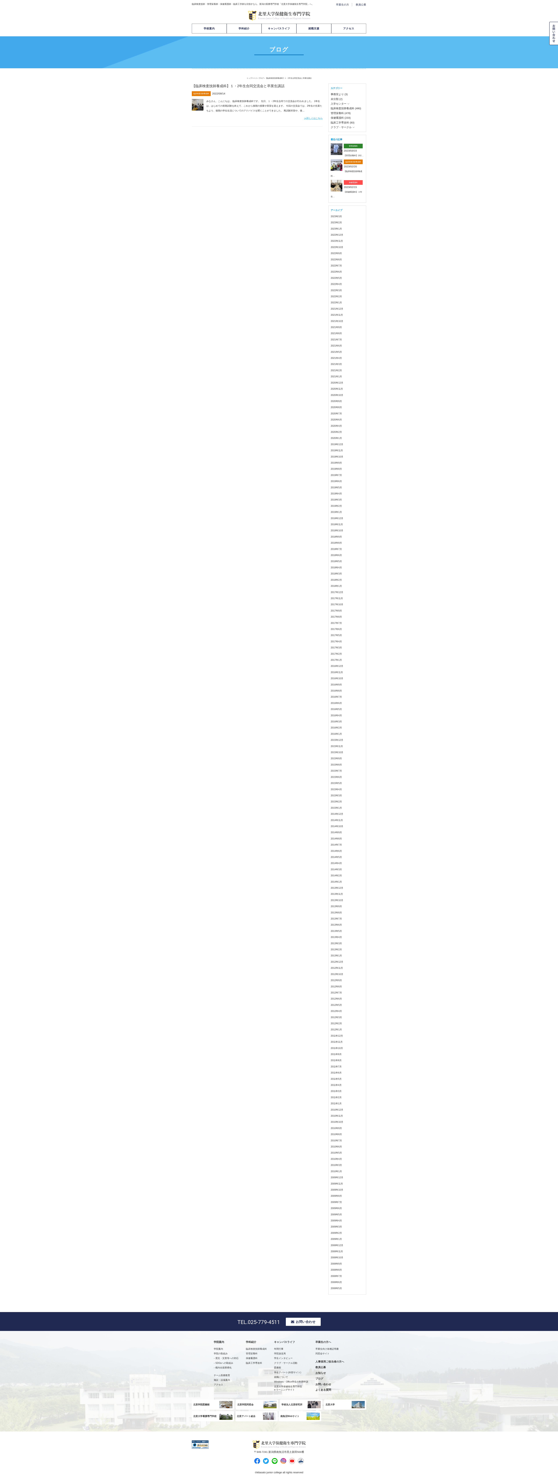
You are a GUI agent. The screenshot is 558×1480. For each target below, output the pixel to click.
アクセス (348, 28)
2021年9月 (336, 327)
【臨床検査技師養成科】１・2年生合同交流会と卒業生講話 (238, 86)
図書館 (277, 1367)
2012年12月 (337, 962)
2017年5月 (336, 635)
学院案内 (218, 1349)
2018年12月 (337, 518)
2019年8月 (336, 469)
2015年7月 (336, 771)
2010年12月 (337, 1110)
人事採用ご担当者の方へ (329, 1361)
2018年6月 (336, 555)
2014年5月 (336, 857)
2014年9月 (336, 832)
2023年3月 (336, 216)
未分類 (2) (337, 99)
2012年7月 (336, 992)
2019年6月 (336, 481)
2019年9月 (336, 463)
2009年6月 (336, 1208)
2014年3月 (336, 869)
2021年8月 (336, 333)
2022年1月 (336, 302)
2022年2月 (336, 296)
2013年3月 (336, 943)
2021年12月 (337, 309)
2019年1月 (336, 512)
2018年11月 (337, 524)
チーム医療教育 (222, 1375)
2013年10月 (337, 900)
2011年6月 (336, 1072)
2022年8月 (336, 259)
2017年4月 (336, 641)
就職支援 (313, 28)
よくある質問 (323, 1389)
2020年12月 (337, 383)
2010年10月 (337, 1122)
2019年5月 (336, 487)
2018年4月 (336, 567)
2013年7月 (336, 918)
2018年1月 (336, 586)
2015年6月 (336, 777)
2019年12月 (337, 444)
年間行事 (278, 1349)
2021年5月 (336, 352)
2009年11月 (337, 1183)
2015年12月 (337, 740)
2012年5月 (336, 1005)
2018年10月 (337, 530)
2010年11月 (337, 1116)
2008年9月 (336, 1264)
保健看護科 (251, 1358)
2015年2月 (336, 801)
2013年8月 (336, 912)
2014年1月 (336, 882)
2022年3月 (336, 290)
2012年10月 (337, 974)
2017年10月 (337, 604)
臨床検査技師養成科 (201, 94)
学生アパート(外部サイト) (287, 1372)
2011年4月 (336, 1085)
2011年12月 (337, 1036)
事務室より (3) (339, 94)
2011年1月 (336, 1103)
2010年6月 (336, 1146)
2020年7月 (336, 413)
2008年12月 (337, 1245)
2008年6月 (336, 1282)
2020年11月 (337, 389)
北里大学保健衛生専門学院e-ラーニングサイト (288, 1388)
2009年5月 (336, 1214)
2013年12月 (337, 888)
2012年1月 (336, 1029)
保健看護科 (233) (341, 117)
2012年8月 (336, 986)
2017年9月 (336, 610)
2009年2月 (336, 1233)
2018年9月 (336, 537)
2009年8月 (336, 1196)
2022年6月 (336, 272)
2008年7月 (336, 1276)
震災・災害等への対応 (227, 1358)
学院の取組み (221, 1353)
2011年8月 (336, 1060)
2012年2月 (336, 1023)
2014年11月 (337, 820)
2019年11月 (337, 450)
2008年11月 (337, 1251)
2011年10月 (337, 1048)
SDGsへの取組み (224, 1363)
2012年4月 (336, 1011)
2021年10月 (337, 321)
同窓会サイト (322, 1353)
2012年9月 (336, 980)
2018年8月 (336, 543)
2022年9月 (336, 253)
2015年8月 (336, 764)
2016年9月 (336, 684)
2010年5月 (336, 1153)
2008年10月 (337, 1257)
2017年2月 (336, 654)
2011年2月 (336, 1097)
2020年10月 (337, 395)
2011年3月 (336, 1091)
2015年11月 (337, 746)
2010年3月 (336, 1165)
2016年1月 (336, 734)
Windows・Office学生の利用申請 (291, 1381)
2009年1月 (336, 1239)
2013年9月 (336, 906)
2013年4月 (336, 937)
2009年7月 (336, 1202)
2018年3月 (336, 573)
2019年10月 (337, 456)
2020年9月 (336, 401)
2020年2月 (336, 432)
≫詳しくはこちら (313, 118)
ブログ (261, 78)
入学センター (338, 103)
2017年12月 (337, 592)
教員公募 (361, 4)
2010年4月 (336, 1159)
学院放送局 (280, 1353)
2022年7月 (336, 265)
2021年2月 (336, 370)
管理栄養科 (251, 1353)
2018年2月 (336, 580)
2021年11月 (337, 315)
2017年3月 (336, 647)
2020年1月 (336, 438)
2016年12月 (337, 666)
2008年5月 (336, 1288)
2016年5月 (336, 709)
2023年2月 (336, 222)
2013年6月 (336, 925)
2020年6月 (336, 419)
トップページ (252, 78)
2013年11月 (337, 894)
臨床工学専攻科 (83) (342, 122)
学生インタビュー (283, 1358)
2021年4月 (336, 358)
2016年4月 (336, 715)
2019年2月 (336, 506)
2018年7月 (336, 549)
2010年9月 (336, 1128)
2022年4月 (336, 284)
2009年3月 (336, 1226)
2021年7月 (336, 339)
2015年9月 (336, 758)
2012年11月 (337, 968)
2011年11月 (337, 1042)
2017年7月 (336, 623)
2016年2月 (336, 727)
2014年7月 (336, 845)
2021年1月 (336, 376)
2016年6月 (336, 703)
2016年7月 (336, 697)
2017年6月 (336, 629)
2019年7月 (336, 475)
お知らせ (320, 1372)
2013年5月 (336, 931)
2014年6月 (336, 851)
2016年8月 (336, 691)
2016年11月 (337, 672)
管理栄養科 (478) (341, 113)
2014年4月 (336, 863)
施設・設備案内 (222, 1380)
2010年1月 (336, 1171)
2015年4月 (336, 789)
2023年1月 (336, 229)
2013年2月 (336, 949)
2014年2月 (336, 875)
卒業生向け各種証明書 (327, 1349)
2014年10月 (337, 826)
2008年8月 (336, 1270)
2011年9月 (336, 1054)
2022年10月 (337, 247)
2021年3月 (336, 364)
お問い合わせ (306, 1322)
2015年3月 (336, 795)
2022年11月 (337, 241)
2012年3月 (336, 1017)
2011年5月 (336, 1079)
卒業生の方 (342, 4)
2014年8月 (336, 838)
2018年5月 (336, 561)
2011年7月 (336, 1066)
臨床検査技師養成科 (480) (346, 108)
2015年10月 (337, 752)
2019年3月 (336, 499)
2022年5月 (336, 278)
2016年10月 (337, 678)
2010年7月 (336, 1140)
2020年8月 (336, 407)
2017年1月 (336, 660)
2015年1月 (336, 808)
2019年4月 (336, 493)
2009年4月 (336, 1220)
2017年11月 (337, 598)
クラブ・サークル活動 (285, 1363)
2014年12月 (337, 814)
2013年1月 (336, 955)
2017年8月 (336, 617)
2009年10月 (337, 1190)
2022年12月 (337, 235)
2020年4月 (336, 426)
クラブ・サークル (341, 127)
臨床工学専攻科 (254, 1363)
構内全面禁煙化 (223, 1367)
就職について (281, 1377)
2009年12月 (337, 1177)
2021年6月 (336, 345)
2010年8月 (336, 1134)
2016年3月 (336, 721)
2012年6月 (336, 999)
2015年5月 (336, 783)
